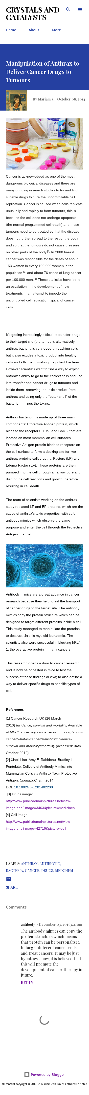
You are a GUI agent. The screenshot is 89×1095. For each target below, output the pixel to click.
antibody (28, 924)
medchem (64, 870)
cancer (32, 870)
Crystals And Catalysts (33, 13)
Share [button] (12, 887)
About (34, 30)
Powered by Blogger (47, 1074)
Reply (27, 982)
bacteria (14, 870)
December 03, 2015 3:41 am (60, 924)
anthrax (29, 863)
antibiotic (50, 863)
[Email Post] (9, 880)
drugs (47, 870)
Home (11, 30)
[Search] (68, 9)
